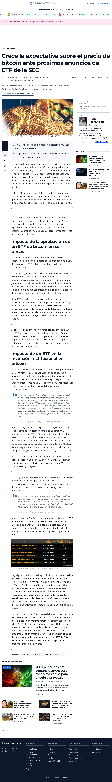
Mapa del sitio (74, 761)
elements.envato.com (43, 137)
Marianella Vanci (44, 681)
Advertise (95, 755)
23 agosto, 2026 (57, 681)
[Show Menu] (3, 3)
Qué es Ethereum (33, 760)
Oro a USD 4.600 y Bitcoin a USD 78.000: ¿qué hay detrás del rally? (24, 716)
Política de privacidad (77, 755)
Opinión (50, 755)
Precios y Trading (57, 654)
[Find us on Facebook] (2, 748)
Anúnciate (96, 752)
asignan (31, 521)
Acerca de (73, 749)
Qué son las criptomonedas (32, 753)
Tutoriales (51, 752)
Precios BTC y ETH (54, 761)
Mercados (11, 49)
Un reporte (38, 581)
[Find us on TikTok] (9, 751)
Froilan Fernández (13, 85)
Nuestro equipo (74, 752)
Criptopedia (30, 769)
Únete (9, 22)
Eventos (51, 758)
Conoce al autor (101, 141)
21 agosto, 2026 (57, 710)
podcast (21, 369)
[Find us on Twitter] (6, 748)
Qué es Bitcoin (31, 749)
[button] (5, 154)
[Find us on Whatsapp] (13, 751)
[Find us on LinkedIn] (2, 751)
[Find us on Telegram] (17, 748)
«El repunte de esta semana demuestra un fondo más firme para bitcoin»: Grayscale (52, 672)
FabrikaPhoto (55, 137)
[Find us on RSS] (6, 751)
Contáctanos (97, 749)
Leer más (42, 694)
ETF (36, 196)
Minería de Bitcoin (33, 757)
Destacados (38, 654)
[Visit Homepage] (42, 3)
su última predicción (25, 217)
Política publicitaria (76, 758)
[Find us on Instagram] (9, 748)
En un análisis (18, 257)
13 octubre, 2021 (31, 86)
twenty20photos (31, 137)
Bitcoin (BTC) (26, 654)
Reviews (51, 749)
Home (4, 49)
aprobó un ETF (23, 601)
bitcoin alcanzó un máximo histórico (30, 620)
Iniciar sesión (89, 3)
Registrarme (104, 3)
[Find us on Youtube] (13, 748)
